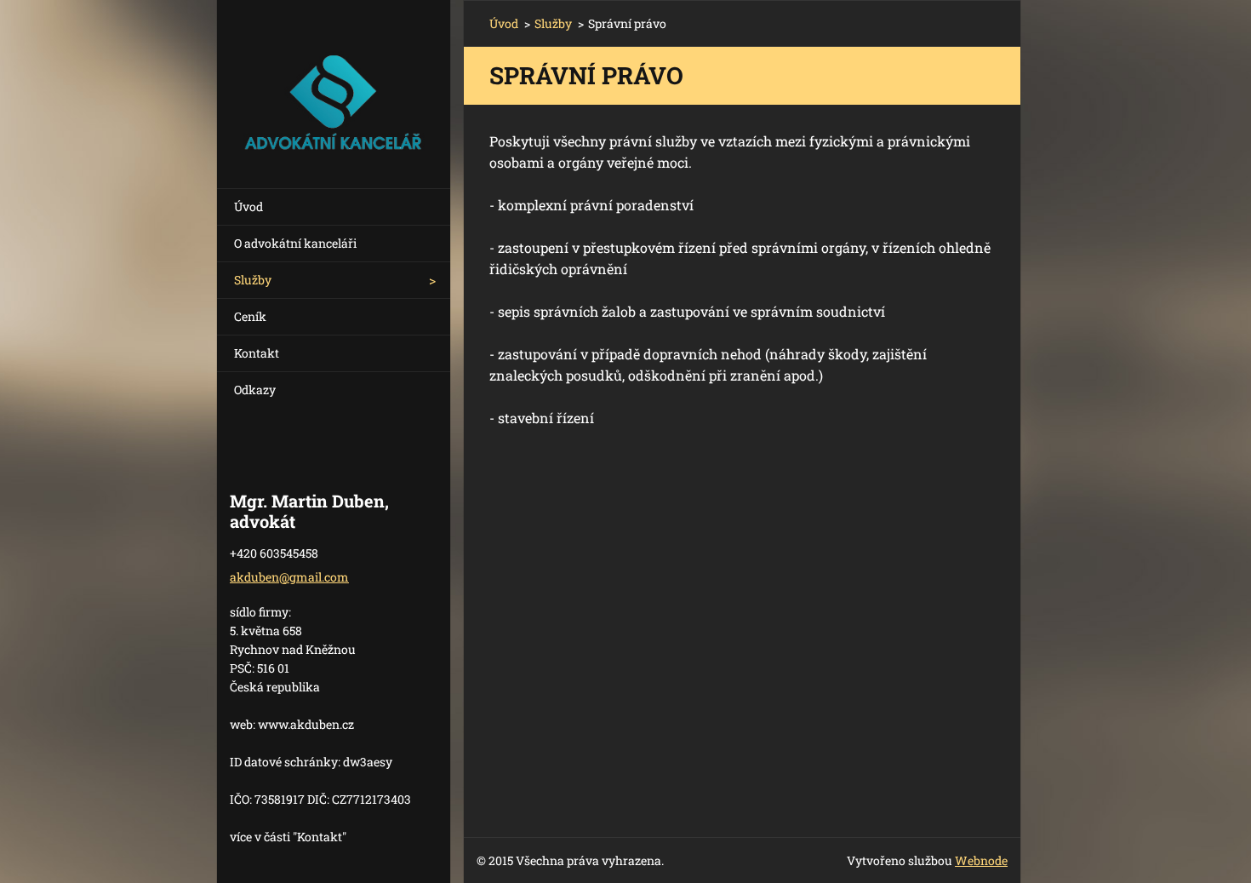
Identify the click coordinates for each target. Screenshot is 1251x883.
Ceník (250, 316)
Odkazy (255, 389)
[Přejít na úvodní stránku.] (333, 83)
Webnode (981, 860)
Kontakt (256, 353)
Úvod (248, 206)
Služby (252, 280)
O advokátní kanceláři (295, 243)
